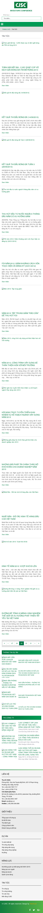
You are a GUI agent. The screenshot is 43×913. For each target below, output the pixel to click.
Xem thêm (5, 85)
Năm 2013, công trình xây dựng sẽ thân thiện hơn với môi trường (20, 364)
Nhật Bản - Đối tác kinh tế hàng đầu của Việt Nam (20, 517)
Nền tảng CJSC (7, 896)
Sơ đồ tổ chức (6, 820)
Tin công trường (7, 891)
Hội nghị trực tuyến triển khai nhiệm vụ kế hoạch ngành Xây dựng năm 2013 (21, 414)
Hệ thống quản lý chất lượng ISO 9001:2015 (16, 867)
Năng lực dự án (7, 872)
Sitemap (6, 15)
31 (31, 643)
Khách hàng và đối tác (9, 828)
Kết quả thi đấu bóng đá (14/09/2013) (20, 117)
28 (17, 643)
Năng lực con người (8, 869)
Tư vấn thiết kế (6, 842)
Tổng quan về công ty (9, 818)
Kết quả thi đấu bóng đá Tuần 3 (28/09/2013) (18, 165)
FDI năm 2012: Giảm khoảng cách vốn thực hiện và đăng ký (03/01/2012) (20, 264)
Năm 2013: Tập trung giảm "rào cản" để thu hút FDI (20, 314)
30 (26, 643)
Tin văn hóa (5, 894)
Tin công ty (8, 718)
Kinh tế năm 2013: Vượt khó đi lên (19, 566)
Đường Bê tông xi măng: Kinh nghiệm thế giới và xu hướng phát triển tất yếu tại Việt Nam (21, 615)
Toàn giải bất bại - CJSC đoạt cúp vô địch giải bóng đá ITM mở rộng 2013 (20, 68)
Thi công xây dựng (8, 845)
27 (12, 643)
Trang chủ (6, 29)
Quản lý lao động (7, 874)
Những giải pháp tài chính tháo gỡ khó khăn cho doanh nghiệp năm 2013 (20, 467)
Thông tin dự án (10, 652)
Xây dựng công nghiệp (9, 850)
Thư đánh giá (6, 823)
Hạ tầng (4, 852)
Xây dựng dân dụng (8, 847)
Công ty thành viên (8, 825)
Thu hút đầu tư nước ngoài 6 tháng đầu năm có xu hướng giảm (21, 215)
